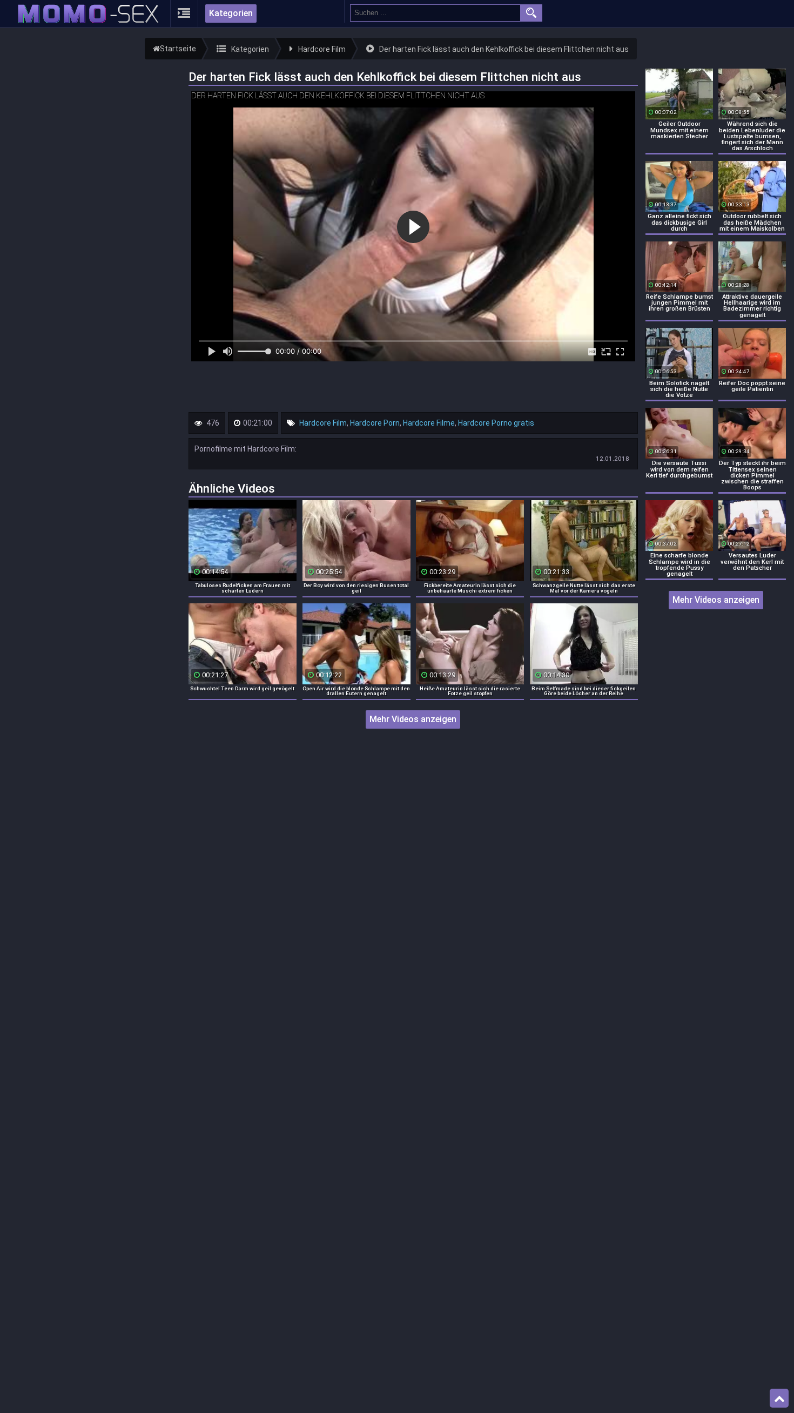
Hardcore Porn (375, 423)
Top (779, 1398)
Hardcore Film (323, 423)
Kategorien (231, 13)
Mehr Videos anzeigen (412, 719)
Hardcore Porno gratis (496, 423)
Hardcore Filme (429, 423)
